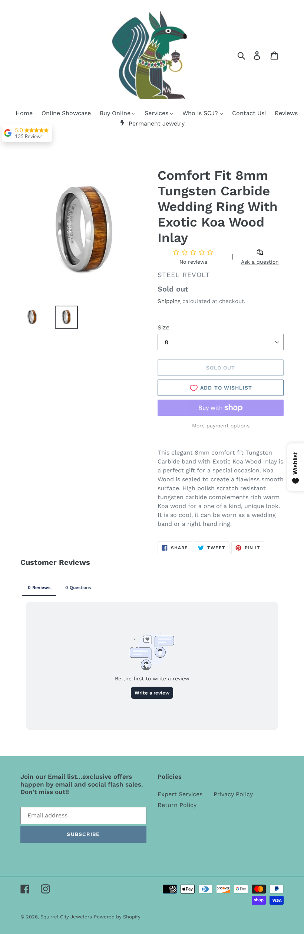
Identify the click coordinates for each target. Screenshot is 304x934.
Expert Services (180, 794)
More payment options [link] (221, 426)
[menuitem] (19, 113)
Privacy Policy (233, 794)
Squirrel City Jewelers (66, 917)
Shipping (169, 301)
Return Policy (177, 804)
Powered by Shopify (117, 917)
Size (163, 327)
